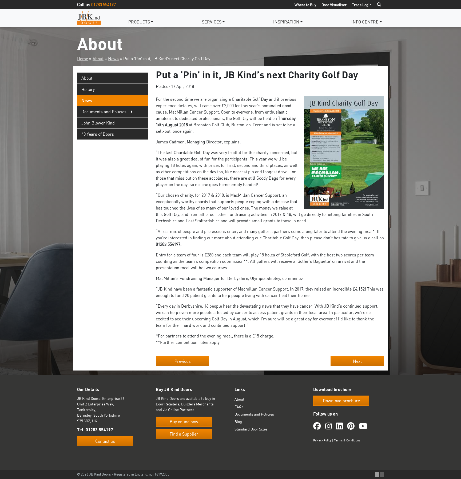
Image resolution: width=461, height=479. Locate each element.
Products (139, 22)
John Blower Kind (98, 123)
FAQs (239, 406)
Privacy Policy (322, 440)
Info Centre (365, 22)
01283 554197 (103, 4)
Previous (182, 361)
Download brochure (341, 400)
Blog (238, 421)
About (98, 58)
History (88, 89)
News (113, 58)
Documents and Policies (254, 414)
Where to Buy (305, 4)
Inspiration (286, 22)
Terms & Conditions (347, 440)
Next (357, 361)
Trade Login (362, 4)
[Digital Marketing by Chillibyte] (379, 474)
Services (211, 22)
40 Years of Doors (97, 134)
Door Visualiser (334, 4)
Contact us (105, 441)
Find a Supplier (184, 434)
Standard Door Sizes (251, 429)
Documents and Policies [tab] (103, 111)
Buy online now (184, 421)
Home (82, 58)
